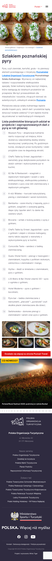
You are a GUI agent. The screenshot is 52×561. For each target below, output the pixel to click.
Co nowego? (30, 47)
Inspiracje (20, 47)
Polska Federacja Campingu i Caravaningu (26, 486)
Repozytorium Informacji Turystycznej (26, 471)
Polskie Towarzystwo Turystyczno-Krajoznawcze (26, 490)
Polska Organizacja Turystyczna (26, 455)
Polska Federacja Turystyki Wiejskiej (26, 493)
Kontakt (9, 544)
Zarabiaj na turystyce (26, 459)
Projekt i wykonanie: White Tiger (26, 553)
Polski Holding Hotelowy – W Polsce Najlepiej (26, 501)
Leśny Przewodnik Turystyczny (26, 497)
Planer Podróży (26, 467)
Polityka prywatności (38, 544)
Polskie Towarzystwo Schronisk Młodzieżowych (26, 482)
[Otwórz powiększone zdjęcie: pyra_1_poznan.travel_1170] (26, 343)
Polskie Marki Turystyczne (26, 463)
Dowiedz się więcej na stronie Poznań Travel (26, 354)
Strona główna (10, 47)
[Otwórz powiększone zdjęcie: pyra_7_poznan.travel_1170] (13, 329)
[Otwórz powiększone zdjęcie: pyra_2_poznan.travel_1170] (42, 343)
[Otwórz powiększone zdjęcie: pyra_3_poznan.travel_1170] (9, 343)
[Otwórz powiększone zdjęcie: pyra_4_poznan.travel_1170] (38, 329)
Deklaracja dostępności (21, 544)
